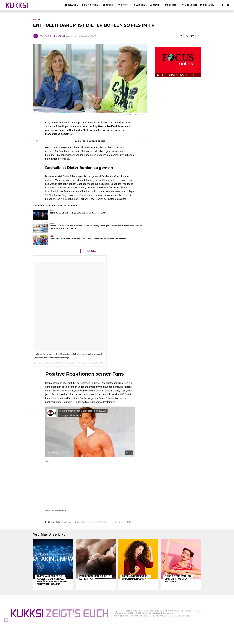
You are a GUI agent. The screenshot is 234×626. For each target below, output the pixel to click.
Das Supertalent (71, 522)
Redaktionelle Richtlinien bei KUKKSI (156, 611)
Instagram (113, 198)
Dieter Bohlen (98, 122)
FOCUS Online (145, 616)
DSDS (100, 522)
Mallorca (79, 187)
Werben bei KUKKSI (183, 611)
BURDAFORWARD (131, 616)
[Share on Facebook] (181, 35)
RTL (52, 510)
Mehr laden (91, 251)
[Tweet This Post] (186, 35)
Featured (109, 522)
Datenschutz (167, 613)
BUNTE (155, 616)
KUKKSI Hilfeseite (143, 613)
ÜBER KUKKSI (131, 611)
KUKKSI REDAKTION (55, 36)
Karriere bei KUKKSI (124, 613)
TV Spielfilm (164, 616)
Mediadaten (199, 611)
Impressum (119, 611)
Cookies (156, 613)
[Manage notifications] (6, 620)
